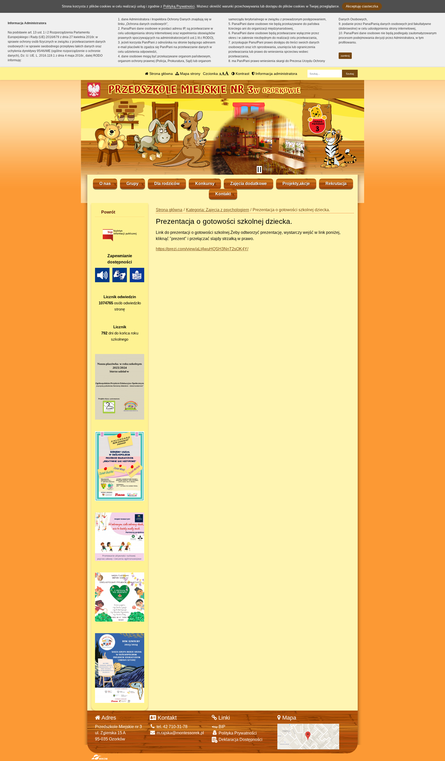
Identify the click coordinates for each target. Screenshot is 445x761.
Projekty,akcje (296, 183)
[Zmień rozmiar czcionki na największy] (227, 74)
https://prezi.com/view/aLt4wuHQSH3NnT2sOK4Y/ (202, 249)
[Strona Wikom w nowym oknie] (99, 757)
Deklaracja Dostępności (240, 739)
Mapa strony (189, 74)
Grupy (132, 183)
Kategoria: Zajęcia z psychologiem (217, 210)
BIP (221, 726)
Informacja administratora (275, 74)
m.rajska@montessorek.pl (180, 733)
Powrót (108, 212)
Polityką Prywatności (179, 6)
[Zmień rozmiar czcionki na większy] (223, 74)
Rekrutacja (336, 183)
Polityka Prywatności (237, 733)
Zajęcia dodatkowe (248, 183)
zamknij (345, 55)
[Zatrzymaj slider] (259, 169)
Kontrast (242, 74)
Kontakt (223, 194)
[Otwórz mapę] (308, 736)
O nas (105, 183)
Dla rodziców (166, 183)
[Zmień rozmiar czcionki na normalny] (220, 74)
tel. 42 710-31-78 (171, 726)
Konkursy (205, 183)
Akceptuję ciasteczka (362, 6)
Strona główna (160, 74)
